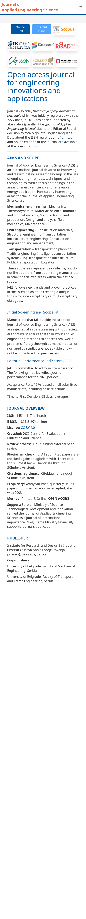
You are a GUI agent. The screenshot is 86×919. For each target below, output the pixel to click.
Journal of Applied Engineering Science (30, 7)
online (18, 142)
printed (67, 137)
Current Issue (42, 29)
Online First (20, 29)
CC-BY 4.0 (28, 427)
